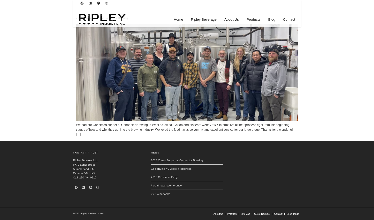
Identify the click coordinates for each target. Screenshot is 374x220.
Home (178, 19)
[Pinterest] (98, 3)
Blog (271, 19)
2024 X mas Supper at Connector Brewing (177, 160)
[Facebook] (82, 3)
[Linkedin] (90, 3)
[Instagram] (106, 3)
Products (253, 19)
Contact (289, 19)
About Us (231, 19)
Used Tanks (293, 214)
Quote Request (262, 214)
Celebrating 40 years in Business (171, 168)
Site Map (245, 214)
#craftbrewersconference (166, 185)
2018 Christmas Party (164, 177)
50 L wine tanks (160, 193)
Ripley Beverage (204, 19)
